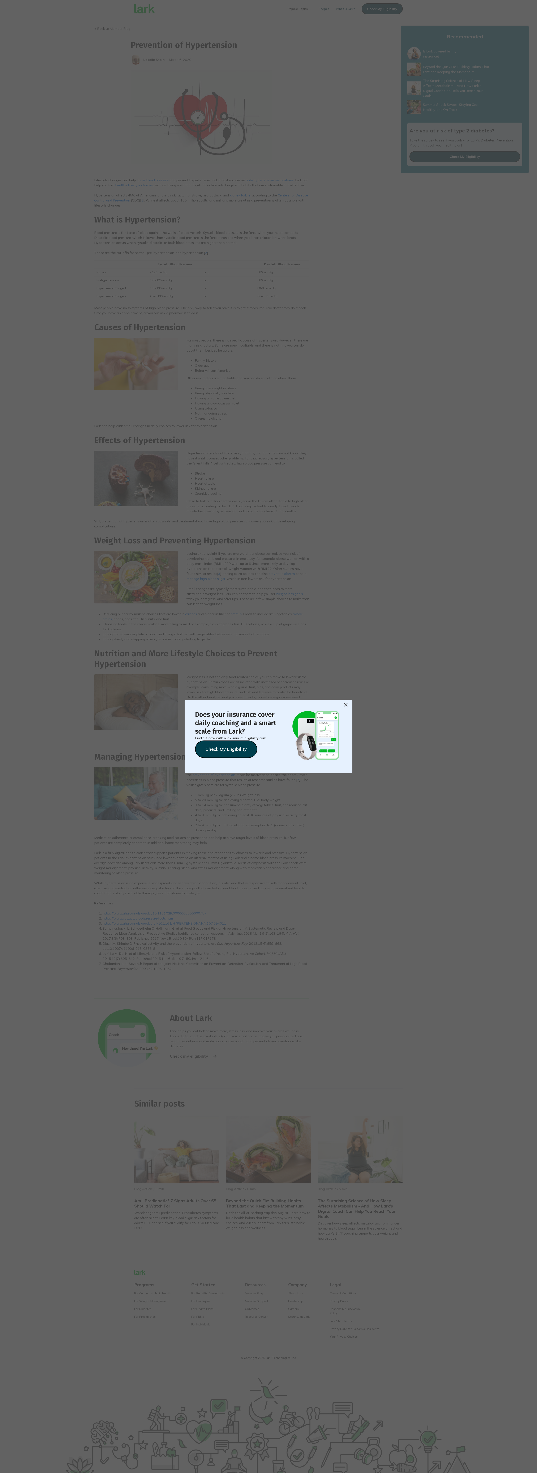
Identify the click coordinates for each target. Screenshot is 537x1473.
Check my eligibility (226, 749)
